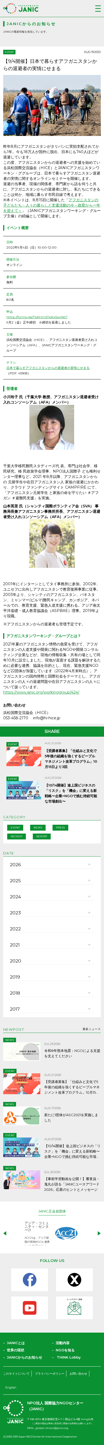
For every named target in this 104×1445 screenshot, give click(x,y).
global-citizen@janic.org (51, 1428)
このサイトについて (16, 1373)
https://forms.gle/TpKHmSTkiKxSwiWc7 (36, 317)
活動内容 (63, 1343)
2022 (15, 928)
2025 (15, 880)
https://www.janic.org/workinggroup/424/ (41, 692)
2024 (15, 896)
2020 (15, 961)
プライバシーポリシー (49, 1373)
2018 (15, 993)
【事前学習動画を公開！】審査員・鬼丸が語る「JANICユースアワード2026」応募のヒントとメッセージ (72, 1184)
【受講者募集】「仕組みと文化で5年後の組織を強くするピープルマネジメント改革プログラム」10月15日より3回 (72, 1087)
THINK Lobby (69, 1357)
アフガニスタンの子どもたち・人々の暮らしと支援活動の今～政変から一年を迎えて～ (51, 205)
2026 (15, 864)
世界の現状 (15, 1350)
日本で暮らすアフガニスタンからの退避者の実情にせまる (48, 368)
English (10, 1387)
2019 (15, 977)
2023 (15, 912)
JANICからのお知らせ (24, 1357)
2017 (15, 1009)
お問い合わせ (78, 1373)
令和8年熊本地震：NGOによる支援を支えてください (72, 1053)
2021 (15, 945)
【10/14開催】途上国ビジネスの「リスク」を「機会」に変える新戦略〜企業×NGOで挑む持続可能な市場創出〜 (72, 1151)
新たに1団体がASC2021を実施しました (71, 1117)
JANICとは (16, 1343)
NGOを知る (65, 1350)
